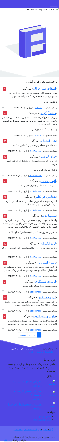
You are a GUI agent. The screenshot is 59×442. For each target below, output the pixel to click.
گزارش (49, 429)
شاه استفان (48, 141)
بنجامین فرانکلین (45, 197)
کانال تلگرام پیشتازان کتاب (41, 351)
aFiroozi (8, 440)
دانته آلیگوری (48, 113)
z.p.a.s (38, 107)
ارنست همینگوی (45, 281)
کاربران (42, 429)
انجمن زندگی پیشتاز (42, 419)
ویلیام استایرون (46, 262)
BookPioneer (35, 151)
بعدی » (22, 334)
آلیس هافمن (48, 181)
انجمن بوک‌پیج (45, 416)
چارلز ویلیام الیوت (44, 316)
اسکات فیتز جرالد (44, 88)
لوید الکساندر (47, 243)
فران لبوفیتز (48, 156)
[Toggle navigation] (53, 4)
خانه (38, 348)
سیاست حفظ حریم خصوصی (26, 429)
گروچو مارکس (47, 297)
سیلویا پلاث (49, 216)
